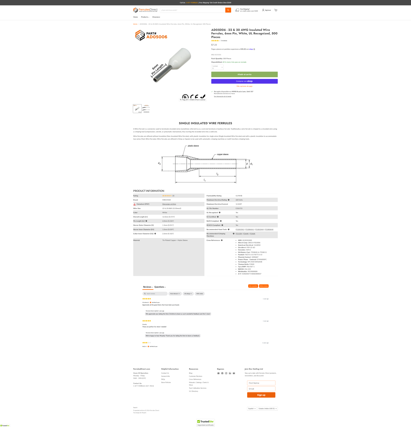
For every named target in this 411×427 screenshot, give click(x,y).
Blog (190, 373)
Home (135, 17)
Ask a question (253, 286)
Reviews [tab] (148, 287)
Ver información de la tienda (222, 96)
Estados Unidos (267, 408)
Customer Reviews (195, 376)
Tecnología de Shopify (139, 413)
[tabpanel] (205, 321)
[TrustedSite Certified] (205, 423)
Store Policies (166, 382)
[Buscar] (228, 10)
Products (144, 17)
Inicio (135, 24)
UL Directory (193, 391)
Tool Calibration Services (197, 388)
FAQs (163, 379)
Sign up (261, 394)
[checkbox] (200, 294)
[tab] (159, 287)
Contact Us (165, 373)
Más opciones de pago (244, 86)
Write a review (264, 286)
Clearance (156, 17)
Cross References (195, 379)
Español (250, 408)
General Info (165, 376)
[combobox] (192, 10)
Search (135, 407)
